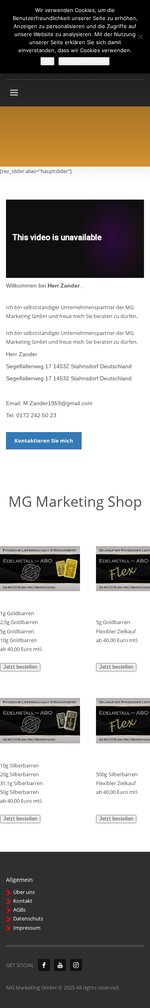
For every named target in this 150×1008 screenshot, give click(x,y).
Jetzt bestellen (20, 667)
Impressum (26, 927)
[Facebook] (44, 965)
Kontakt (22, 900)
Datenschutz (28, 918)
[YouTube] (60, 965)
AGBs (19, 909)
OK (47, 61)
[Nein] (140, 37)
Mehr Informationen (84, 61)
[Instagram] (76, 965)
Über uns (24, 892)
